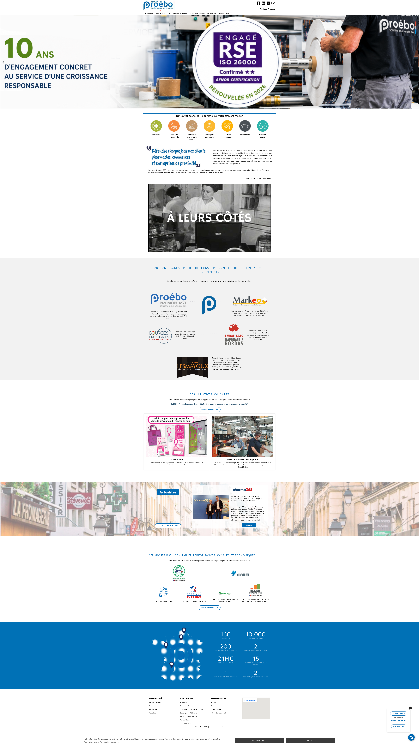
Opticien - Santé (185, 723)
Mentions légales (155, 702)
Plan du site (153, 709)
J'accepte (311, 740)
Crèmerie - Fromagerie (188, 706)
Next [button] (416, 62)
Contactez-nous (154, 706)
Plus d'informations (91, 742)
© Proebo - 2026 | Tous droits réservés (209, 727)
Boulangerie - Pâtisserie (188, 713)
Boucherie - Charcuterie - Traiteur (192, 709)
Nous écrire (398, 726)
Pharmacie (183, 702)
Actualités (152, 713)
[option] (209, 62)
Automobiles (184, 720)
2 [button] (211, 111)
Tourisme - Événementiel (188, 716)
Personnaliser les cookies (109, 742)
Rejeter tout (259, 740)
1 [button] (208, 111)
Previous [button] (3, 62)
